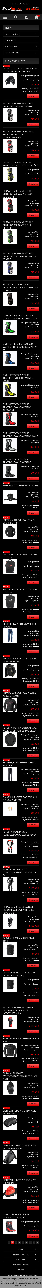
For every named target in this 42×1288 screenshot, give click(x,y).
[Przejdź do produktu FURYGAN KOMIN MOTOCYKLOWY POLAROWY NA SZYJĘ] (10, 984)
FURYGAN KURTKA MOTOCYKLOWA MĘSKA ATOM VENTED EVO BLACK (20, 729)
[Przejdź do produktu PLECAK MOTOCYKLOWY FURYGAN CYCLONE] (10, 566)
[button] (5, 17)
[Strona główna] (21, 8)
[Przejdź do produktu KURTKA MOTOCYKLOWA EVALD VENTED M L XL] (10, 531)
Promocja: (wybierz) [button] (11, 52)
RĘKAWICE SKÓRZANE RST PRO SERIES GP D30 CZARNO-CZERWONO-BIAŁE (18, 134)
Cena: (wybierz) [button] (10, 40)
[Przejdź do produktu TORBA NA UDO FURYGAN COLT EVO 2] (10, 497)
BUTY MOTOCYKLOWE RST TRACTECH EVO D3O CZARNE (17, 461)
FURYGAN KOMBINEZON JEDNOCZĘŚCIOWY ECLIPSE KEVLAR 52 (20, 834)
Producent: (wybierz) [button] (12, 34)
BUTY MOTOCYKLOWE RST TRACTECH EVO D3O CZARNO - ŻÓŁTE (18, 378)
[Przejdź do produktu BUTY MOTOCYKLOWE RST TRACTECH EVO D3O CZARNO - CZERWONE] (10, 419)
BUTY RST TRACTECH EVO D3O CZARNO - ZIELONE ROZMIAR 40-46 (20, 317)
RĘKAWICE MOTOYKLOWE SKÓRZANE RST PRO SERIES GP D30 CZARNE (20, 287)
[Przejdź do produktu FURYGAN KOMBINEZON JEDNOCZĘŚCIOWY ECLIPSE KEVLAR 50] (10, 884)
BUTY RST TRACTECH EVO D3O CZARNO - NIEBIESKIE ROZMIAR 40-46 (20, 346)
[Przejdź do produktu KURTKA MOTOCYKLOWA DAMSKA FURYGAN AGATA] (10, 670)
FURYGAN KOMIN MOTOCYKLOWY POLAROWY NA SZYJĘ (20, 974)
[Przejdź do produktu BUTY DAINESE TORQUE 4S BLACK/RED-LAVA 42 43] (10, 1226)
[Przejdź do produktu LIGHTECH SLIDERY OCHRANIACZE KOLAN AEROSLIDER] (10, 1157)
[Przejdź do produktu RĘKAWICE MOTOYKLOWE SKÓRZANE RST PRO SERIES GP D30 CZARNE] (10, 299)
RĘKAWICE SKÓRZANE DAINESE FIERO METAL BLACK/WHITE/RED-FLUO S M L (19, 909)
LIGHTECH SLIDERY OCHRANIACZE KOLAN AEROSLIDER (19, 1147)
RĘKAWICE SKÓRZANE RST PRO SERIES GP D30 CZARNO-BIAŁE (18, 105)
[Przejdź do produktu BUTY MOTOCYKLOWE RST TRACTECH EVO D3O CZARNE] (10, 471)
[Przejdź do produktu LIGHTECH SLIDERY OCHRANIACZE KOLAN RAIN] (10, 1191)
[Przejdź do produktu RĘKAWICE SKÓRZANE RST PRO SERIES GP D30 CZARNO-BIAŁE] (10, 115)
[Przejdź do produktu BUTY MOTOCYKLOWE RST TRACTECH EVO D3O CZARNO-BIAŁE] (10, 445)
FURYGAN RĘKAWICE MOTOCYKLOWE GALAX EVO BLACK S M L (20, 1076)
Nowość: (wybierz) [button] (11, 46)
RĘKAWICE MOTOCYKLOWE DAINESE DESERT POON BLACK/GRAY (21, 70)
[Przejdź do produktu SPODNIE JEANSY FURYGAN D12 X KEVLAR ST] (10, 635)
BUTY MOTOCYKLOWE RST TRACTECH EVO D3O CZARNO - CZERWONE (18, 407)
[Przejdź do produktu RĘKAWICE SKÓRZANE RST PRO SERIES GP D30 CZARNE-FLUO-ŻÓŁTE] (10, 174)
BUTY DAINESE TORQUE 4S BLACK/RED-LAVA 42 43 (16, 1216)
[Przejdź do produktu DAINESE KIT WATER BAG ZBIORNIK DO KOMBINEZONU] (10, 809)
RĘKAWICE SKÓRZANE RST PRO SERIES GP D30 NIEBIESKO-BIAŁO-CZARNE (19, 256)
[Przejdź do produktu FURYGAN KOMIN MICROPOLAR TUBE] (10, 949)
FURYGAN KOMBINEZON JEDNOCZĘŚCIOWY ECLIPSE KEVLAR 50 (20, 872)
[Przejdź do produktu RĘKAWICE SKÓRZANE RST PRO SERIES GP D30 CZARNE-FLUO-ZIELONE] (10, 236)
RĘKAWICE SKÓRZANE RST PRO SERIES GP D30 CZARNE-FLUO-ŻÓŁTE (21, 164)
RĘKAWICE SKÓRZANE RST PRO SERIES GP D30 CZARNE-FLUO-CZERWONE (18, 194)
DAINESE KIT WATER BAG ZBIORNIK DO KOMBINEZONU (20, 798)
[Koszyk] (37, 17)
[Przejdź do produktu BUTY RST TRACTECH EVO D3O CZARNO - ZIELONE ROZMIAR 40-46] (10, 327)
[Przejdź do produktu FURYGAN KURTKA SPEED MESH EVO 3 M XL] (10, 1050)
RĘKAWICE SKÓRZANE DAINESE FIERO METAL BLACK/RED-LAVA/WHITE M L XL (18, 1010)
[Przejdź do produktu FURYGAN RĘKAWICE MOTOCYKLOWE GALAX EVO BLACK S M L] (10, 1088)
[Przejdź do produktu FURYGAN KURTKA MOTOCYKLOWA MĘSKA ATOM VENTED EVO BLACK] (10, 739)
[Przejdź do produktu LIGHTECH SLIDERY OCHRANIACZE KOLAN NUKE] (10, 1122)
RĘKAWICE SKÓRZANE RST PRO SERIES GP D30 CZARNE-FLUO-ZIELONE (18, 225)
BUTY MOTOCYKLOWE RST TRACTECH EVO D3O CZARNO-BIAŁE (20, 435)
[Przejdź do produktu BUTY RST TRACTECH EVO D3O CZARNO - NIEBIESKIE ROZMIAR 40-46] (10, 358)
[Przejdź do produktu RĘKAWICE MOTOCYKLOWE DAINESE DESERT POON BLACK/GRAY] (10, 80)
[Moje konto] (26, 17)
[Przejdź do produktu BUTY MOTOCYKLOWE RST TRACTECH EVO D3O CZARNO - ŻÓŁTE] (10, 389)
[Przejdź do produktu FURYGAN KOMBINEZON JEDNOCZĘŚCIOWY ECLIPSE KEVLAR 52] (10, 846)
